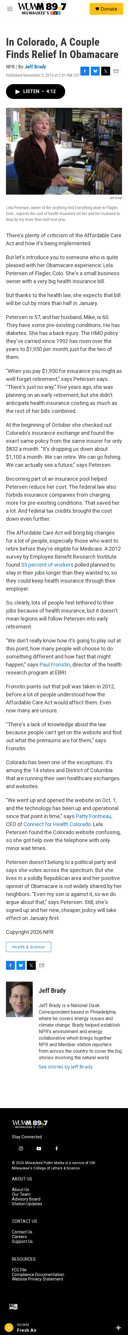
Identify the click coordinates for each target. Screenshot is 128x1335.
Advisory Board (26, 1199)
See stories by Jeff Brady (66, 1066)
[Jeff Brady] (19, 999)
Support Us (22, 1241)
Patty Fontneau (93, 816)
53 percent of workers (47, 565)
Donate (109, 9)
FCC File (19, 1270)
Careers (19, 1237)
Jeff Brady (35, 67)
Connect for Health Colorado (57, 824)
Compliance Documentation (38, 1275)
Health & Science (28, 947)
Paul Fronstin (55, 664)
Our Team (21, 1194)
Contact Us (22, 1232)
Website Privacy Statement (37, 1279)
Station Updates (27, 1204)
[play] (9, 1328)
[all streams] (120, 1327)
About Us (20, 1189)
